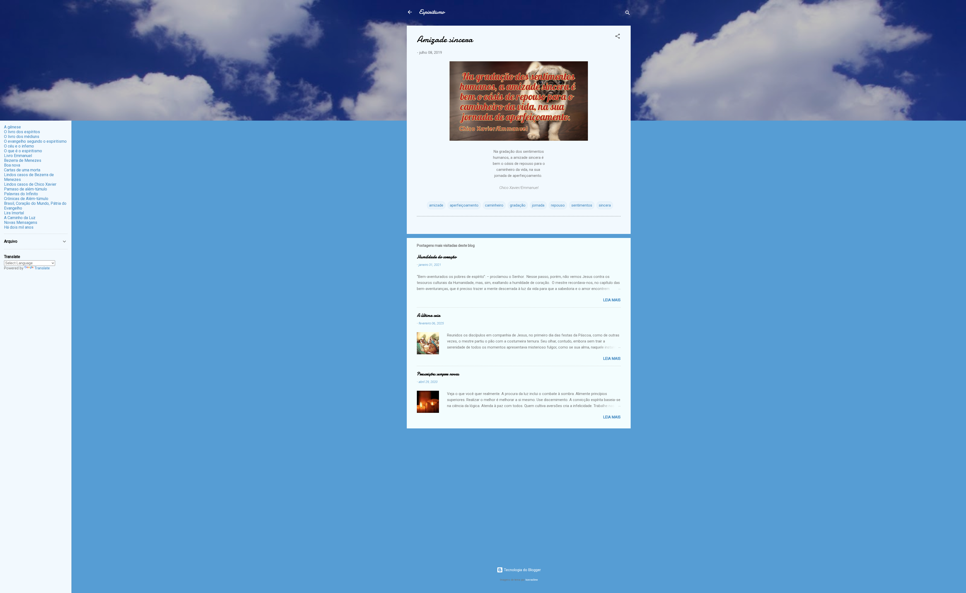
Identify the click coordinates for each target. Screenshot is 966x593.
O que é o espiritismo (23, 151)
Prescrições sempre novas (438, 374)
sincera (605, 205)
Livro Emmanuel (18, 155)
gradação (518, 205)
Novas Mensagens (20, 222)
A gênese (12, 127)
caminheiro (494, 205)
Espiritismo (432, 12)
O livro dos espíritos (22, 131)
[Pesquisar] (628, 13)
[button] (618, 37)
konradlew (532, 579)
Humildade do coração (436, 257)
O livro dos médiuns (21, 136)
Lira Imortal (14, 213)
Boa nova (12, 165)
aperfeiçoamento (464, 205)
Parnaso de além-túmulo (25, 189)
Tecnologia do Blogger (522, 570)
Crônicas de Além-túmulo (26, 198)
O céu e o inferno (19, 146)
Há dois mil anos (18, 227)
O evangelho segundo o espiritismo (35, 141)
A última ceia (428, 315)
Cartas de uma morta (22, 170)
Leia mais (612, 300)
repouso (558, 205)
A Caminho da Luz (19, 217)
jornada (538, 205)
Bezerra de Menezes (22, 160)
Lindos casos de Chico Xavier (30, 184)
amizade (436, 205)
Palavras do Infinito (21, 193)
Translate (42, 268)
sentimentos (581, 205)
